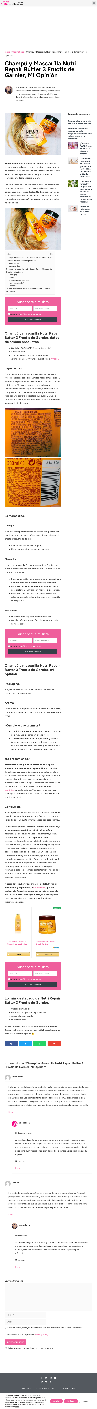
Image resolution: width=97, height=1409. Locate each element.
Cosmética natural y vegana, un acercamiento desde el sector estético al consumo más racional (87, 191)
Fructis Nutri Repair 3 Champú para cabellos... (17, 943)
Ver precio (19, 954)
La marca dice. (14, 266)
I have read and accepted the (28, 1334)
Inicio (7, 52)
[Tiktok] (51, 1381)
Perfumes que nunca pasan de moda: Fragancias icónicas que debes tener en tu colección (80, 133)
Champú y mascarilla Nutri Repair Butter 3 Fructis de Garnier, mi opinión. (29, 270)
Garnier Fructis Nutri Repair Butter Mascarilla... (45, 943)
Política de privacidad (45, 1389)
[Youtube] (55, 1378)
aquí (17, 1407)
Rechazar (71, 1401)
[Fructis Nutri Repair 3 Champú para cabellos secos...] (18, 924)
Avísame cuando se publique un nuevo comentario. (32, 1348)
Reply (10, 1112)
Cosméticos (18, 52)
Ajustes (85, 1401)
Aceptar (56, 1401)
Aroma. (12, 278)
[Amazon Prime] (55, 948)
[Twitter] (46, 1378)
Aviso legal (26, 1389)
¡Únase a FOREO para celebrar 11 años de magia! (86, 148)
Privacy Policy (41, 1334)
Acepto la (25, 314)
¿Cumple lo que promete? (19, 280)
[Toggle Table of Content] (50, 254)
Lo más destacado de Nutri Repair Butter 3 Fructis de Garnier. (28, 290)
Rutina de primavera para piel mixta (85, 210)
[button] (94, 3)
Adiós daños (39, 887)
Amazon (55, 359)
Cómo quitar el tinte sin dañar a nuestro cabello (79, 122)
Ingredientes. (14, 263)
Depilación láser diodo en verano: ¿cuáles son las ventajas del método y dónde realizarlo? (86, 167)
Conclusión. (13, 286)
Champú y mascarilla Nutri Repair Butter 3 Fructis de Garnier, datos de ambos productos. (29, 259)
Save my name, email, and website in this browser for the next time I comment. (45, 1327)
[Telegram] (42, 1381)
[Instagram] (51, 1378)
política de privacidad (30, 314)
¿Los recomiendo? (16, 283)
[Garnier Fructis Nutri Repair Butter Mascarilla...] (47, 924)
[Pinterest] (46, 1381)
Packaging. (13, 275)
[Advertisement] (48, 28)
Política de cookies (67, 1389)
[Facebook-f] (42, 1378)
